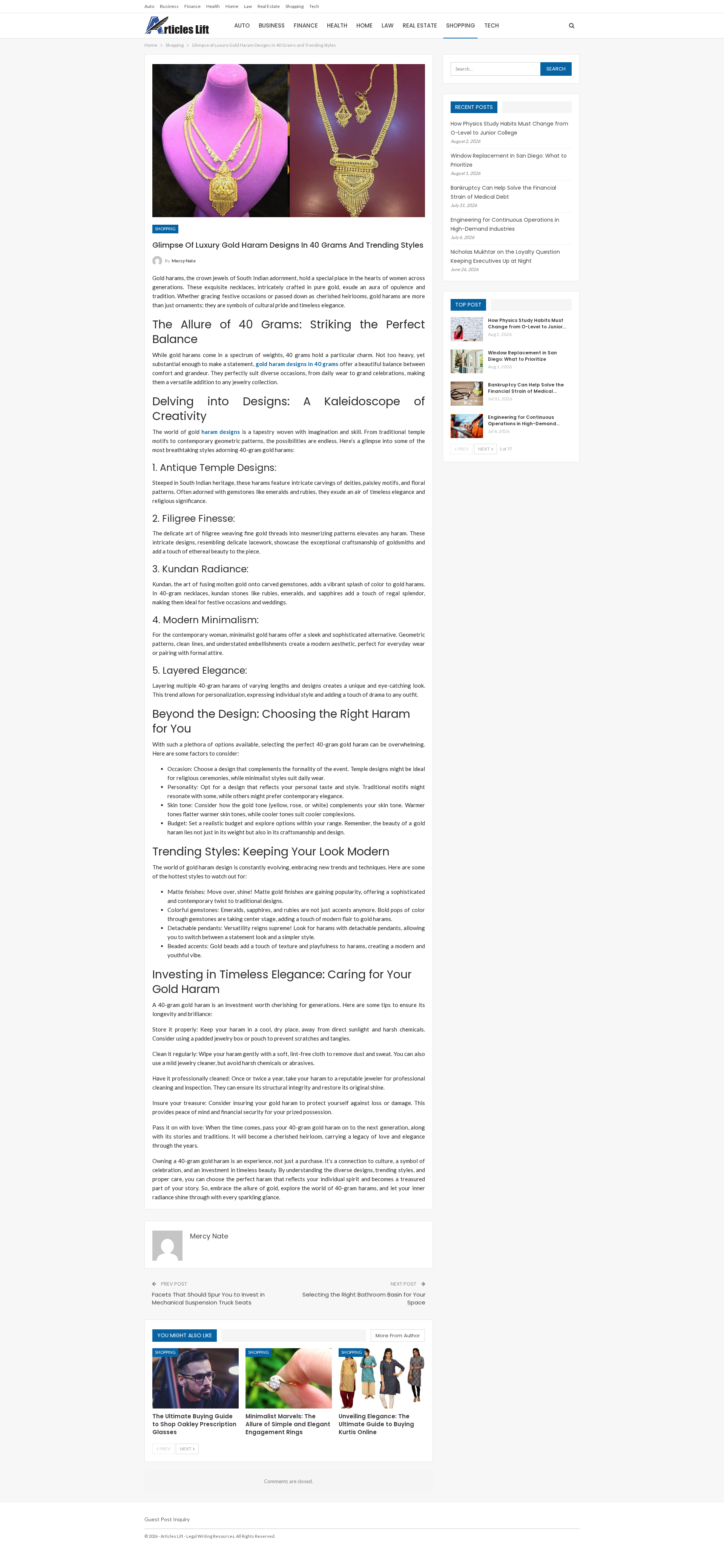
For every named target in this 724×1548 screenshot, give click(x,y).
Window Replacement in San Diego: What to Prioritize (522, 355)
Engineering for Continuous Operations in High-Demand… (524, 420)
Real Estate (269, 6)
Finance (192, 6)
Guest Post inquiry (167, 1519)
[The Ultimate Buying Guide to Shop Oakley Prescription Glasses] (195, 1378)
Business (169, 6)
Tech (314, 6)
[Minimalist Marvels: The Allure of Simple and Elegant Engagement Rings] (288, 1378)
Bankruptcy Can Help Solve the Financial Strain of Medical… (526, 388)
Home (231, 6)
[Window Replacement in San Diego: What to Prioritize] (467, 361)
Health (213, 6)
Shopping (294, 6)
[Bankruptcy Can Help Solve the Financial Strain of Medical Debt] (467, 394)
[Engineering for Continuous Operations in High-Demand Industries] (467, 426)
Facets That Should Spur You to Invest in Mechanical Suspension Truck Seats (208, 1298)
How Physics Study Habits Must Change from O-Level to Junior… (527, 323)
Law (248, 6)
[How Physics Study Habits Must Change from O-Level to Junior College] (467, 329)
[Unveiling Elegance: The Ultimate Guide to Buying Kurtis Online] (382, 1378)
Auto (149, 6)
